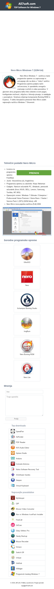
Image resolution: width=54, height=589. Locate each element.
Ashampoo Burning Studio (27, 308)
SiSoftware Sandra (23, 475)
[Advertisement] (27, 39)
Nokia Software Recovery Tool (27, 469)
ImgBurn (27, 331)
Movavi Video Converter (25, 509)
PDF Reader (20, 442)
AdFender (19, 437)
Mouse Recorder (22, 542)
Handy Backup (21, 536)
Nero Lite (27, 377)
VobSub (19, 563)
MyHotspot (20, 498)
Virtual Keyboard (22, 486)
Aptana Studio (21, 453)
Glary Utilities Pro (22, 531)
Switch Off (20, 552)
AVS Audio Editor (22, 448)
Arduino (19, 459)
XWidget (19, 569)
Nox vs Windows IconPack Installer (29, 514)
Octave (18, 547)
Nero (27, 285)
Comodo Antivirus (22, 464)
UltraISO (27, 262)
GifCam (19, 525)
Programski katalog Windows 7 (27, 574)
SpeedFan (20, 431)
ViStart (18, 558)
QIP (17, 504)
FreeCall (19, 520)
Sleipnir (19, 480)
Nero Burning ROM (27, 354)
